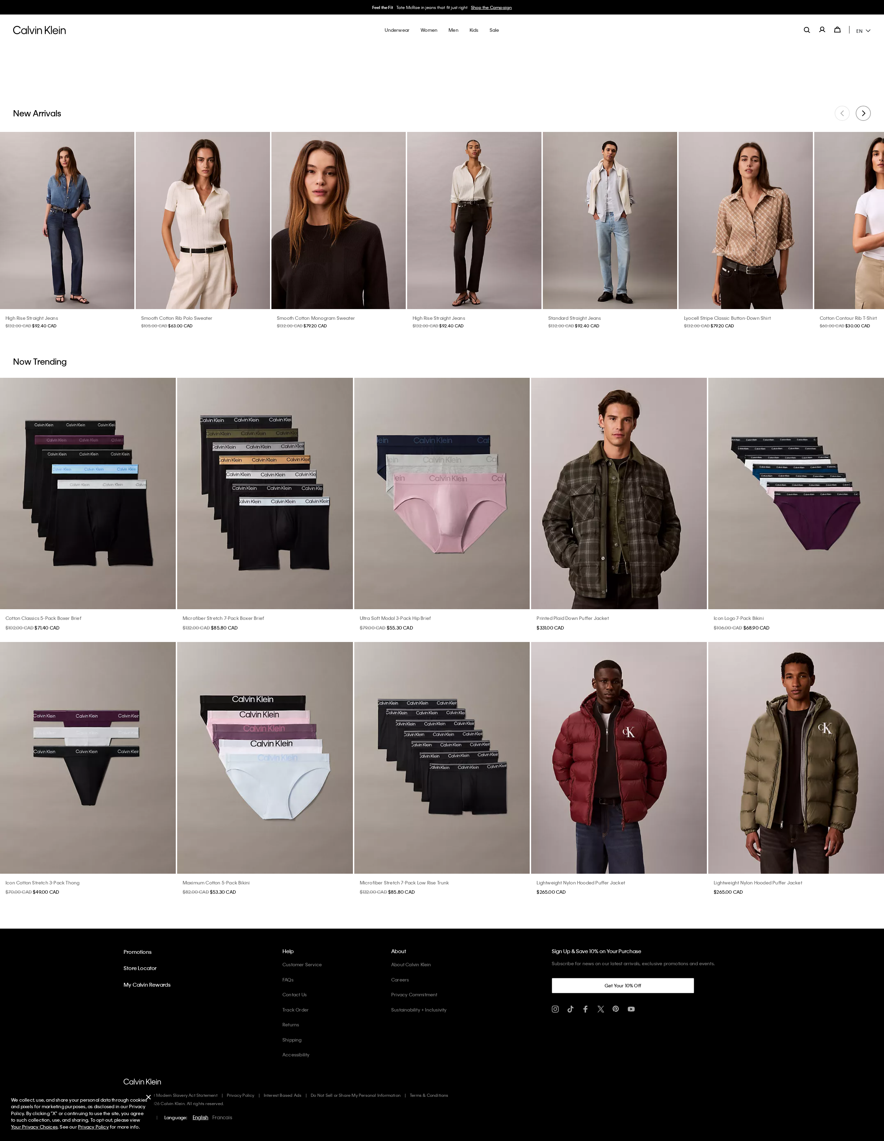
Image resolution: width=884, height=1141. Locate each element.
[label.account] (822, 29)
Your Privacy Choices (34, 1127)
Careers (400, 979)
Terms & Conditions (429, 1095)
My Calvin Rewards (147, 984)
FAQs (288, 979)
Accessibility (296, 1054)
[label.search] (807, 29)
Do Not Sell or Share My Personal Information (356, 1095)
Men (473, 7)
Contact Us (294, 994)
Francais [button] (222, 1117)
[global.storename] (39, 29)
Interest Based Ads (283, 1095)
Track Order (295, 1010)
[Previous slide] (842, 113)
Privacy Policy (240, 1095)
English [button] (200, 1117)
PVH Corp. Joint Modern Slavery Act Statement (171, 1095)
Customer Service (302, 964)
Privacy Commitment (414, 994)
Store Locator (140, 968)
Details (488, 7)
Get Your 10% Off (623, 985)
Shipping (292, 1040)
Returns (290, 1024)
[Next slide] (863, 113)
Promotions (138, 951)
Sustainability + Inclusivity (419, 1010)
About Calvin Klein (411, 964)
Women (459, 7)
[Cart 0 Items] (837, 29)
